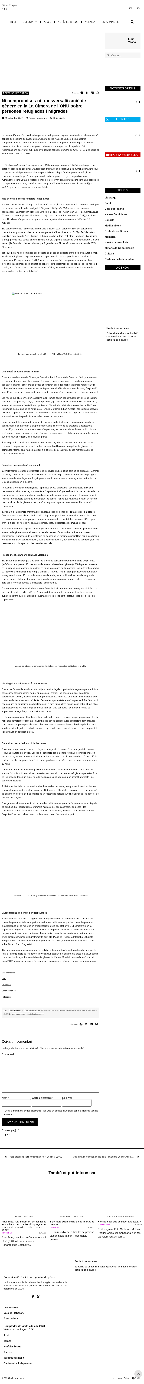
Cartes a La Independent (120, 259)
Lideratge (110, 197)
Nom (5, 1097)
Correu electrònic (42, 1097)
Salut (108, 203)
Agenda (90, 21)
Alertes (8, 1352)
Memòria (110, 236)
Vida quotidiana (114, 208)
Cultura (109, 253)
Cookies (138, 1378)
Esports (109, 219)
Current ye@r (10, 1130)
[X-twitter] (38, 1296)
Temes (7, 1340)
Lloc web (67, 1097)
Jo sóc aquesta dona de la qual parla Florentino (117, 166)
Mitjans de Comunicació (119, 247)
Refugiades (6, 997)
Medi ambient (113, 225)
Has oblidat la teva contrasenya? (106, 1341)
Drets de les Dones (15, 93)
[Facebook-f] (32, 1296)
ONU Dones (38, 260)
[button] (132, 22)
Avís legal (117, 1378)
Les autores (11, 1307)
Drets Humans (15, 1010)
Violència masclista (116, 242)
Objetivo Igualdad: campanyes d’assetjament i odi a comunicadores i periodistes (117, 135)
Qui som (27, 21)
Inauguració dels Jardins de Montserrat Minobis (118, 100)
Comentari (8, 1054)
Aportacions (11, 1318)
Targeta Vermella (14, 1357)
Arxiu (47, 21)
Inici (13, 21)
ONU (73, 165)
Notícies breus (68, 21)
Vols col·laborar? (14, 1312)
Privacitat (128, 1378)
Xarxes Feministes (116, 214)
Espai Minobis (110, 21)
